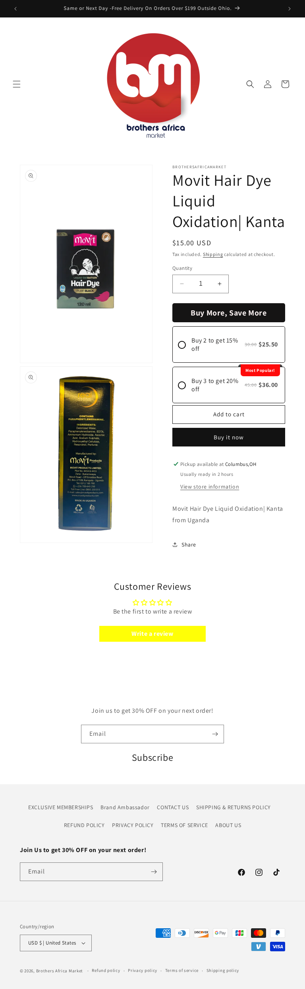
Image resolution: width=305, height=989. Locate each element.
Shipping (213, 254)
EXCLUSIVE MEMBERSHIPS (60, 807)
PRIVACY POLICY (132, 825)
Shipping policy (223, 970)
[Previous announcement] (15, 8)
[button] (16, 84)
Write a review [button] (152, 633)
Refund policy (106, 970)
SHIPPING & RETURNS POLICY (233, 807)
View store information (209, 486)
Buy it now (229, 437)
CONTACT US (173, 807)
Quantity (182, 268)
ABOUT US (228, 825)
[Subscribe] (215, 734)
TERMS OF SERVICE (184, 825)
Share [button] (188, 544)
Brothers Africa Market (59, 971)
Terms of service (182, 970)
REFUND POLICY (84, 825)
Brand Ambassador (125, 807)
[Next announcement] (289, 8)
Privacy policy (142, 970)
